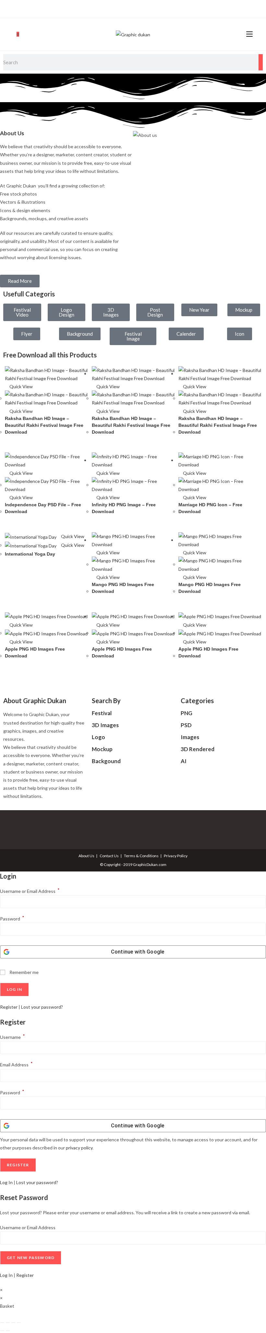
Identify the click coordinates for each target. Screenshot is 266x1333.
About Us (86, 855)
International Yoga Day (30, 554)
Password (12, 918)
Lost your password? (42, 1007)
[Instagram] (132, 8)
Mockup (102, 749)
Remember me (23, 972)
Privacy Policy (175, 855)
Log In (6, 1182)
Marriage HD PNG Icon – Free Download (210, 508)
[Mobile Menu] (249, 34)
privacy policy (79, 1147)
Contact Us (109, 855)
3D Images (105, 725)
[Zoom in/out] (2, 1322)
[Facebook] (125, 8)
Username (12, 1037)
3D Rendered (197, 749)
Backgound (106, 761)
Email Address (16, 1064)
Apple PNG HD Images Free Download (35, 652)
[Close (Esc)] (19, 1322)
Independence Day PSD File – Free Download (43, 508)
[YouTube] (139, 8)
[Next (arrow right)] (8, 1330)
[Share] (13, 1322)
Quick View (20, 386)
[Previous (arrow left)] (2, 1330)
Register (9, 1007)
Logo (98, 737)
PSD (186, 725)
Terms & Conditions (141, 855)
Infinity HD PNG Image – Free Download (124, 508)
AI (184, 761)
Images (190, 737)
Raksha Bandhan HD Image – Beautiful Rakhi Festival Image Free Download (44, 425)
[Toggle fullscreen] (8, 1322)
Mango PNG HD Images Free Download (123, 588)
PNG (186, 713)
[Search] (261, 62)
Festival (102, 713)
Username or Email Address (30, 891)
